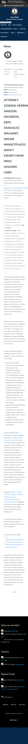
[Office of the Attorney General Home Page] (14, 11)
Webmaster (5, 704)
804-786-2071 (14, 631)
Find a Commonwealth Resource (15, 5)
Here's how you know (20, 2)
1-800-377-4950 (13, 689)
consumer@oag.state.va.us (17, 539)
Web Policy (13, 704)
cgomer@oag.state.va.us (15, 94)
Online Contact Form (11, 547)
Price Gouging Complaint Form (14, 542)
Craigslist (9, 190)
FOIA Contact (22, 704)
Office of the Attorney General (15, 1)
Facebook (16, 188)
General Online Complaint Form (15, 544)
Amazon (10, 188)
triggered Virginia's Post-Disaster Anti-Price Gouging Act (13, 440)
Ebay (21, 188)
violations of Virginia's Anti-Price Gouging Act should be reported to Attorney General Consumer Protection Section (13, 497)
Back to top (13, 720)
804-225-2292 (20, 664)
